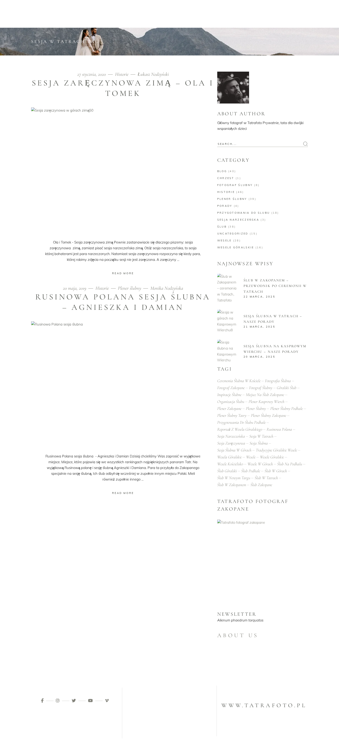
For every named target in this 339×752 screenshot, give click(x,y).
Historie (121, 74)
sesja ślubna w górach (234, 450)
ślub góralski (227, 470)
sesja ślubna (259, 443)
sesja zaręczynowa (231, 443)
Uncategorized (232, 233)
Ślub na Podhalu (289, 463)
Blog (222, 171)
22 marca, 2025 (259, 296)
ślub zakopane (261, 484)
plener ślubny (256, 408)
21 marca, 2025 (259, 326)
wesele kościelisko (230, 463)
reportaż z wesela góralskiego (239, 429)
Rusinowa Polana (279, 429)
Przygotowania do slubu (243, 212)
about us (238, 635)
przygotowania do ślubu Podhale (241, 422)
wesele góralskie (235, 247)
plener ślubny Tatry (232, 415)
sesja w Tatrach (261, 436)
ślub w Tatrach (266, 477)
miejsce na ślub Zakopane (265, 394)
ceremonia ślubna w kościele (239, 380)
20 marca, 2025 (259, 356)
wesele (251, 457)
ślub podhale (250, 470)
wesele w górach (260, 463)
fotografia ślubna (278, 380)
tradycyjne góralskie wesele (276, 450)
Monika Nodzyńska (166, 288)
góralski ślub (286, 387)
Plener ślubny (129, 288)
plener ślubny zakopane (268, 415)
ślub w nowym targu (233, 477)
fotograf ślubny (235, 185)
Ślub (222, 226)
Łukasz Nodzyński (153, 74)
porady (224, 205)
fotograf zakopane (231, 387)
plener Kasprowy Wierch (266, 401)
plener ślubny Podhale (286, 408)
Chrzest (225, 178)
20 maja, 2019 (75, 288)
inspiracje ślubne (229, 394)
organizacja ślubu (230, 401)
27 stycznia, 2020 (92, 74)
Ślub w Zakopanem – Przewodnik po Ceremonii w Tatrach (275, 285)
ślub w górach (276, 470)
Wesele (224, 240)
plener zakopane (229, 408)
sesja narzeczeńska (238, 219)
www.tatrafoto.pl (263, 705)
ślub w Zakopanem (231, 484)
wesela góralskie (229, 457)
